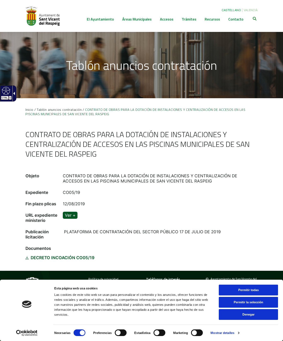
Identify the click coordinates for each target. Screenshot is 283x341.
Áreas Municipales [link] (137, 19)
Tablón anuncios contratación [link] (59, 109)
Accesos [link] (166, 19)
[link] (27, 333)
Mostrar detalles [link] (222, 333)
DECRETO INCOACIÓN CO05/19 (62, 257)
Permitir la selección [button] (248, 302)
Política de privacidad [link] (103, 279)
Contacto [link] (235, 19)
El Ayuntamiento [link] (100, 19)
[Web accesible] (5, 91)
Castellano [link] (231, 10)
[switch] (121, 332)
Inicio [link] (29, 109)
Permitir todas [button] (248, 290)
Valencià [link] (251, 10)
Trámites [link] (189, 19)
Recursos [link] (212, 19)
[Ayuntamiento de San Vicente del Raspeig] (42, 16)
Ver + (70, 215)
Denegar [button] (248, 314)
